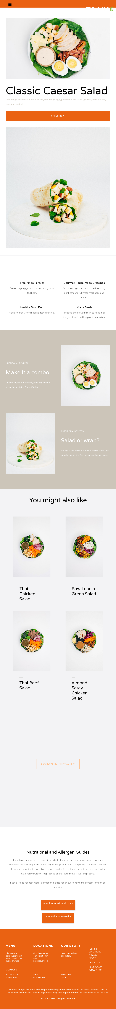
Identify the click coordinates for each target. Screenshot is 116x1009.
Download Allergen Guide (58, 916)
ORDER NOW (58, 116)
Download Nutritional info (58, 764)
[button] (10, 5)
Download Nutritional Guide (58, 903)
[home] (62, 4)
